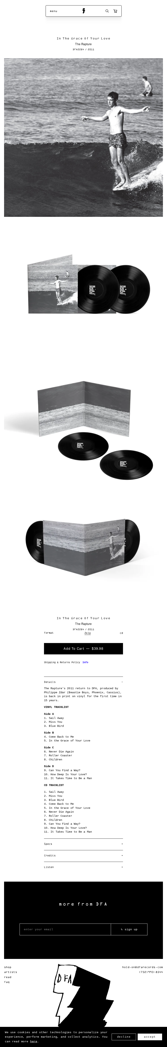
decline (124, 1036)
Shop (7, 966)
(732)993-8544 (151, 971)
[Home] (83, 11)
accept (150, 1036)
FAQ (7, 981)
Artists (10, 971)
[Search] (107, 11)
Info (85, 662)
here (33, 1041)
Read (7, 976)
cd (121, 632)
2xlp (88, 632)
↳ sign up (129, 929)
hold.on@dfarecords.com (142, 966)
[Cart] (115, 11)
